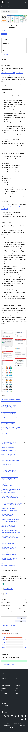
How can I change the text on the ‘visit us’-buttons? (8, 548)
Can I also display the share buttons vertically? (7, 542)
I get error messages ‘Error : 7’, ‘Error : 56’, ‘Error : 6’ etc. (8, 412)
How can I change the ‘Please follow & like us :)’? (8, 515)
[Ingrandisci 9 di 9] (24, 360)
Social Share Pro (8, 589)
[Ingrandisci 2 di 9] (11, 340)
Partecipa (17, 685)
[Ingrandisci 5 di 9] (11, 368)
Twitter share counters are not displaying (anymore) (8, 422)
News (2, 675)
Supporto (5, 54)
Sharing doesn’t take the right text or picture (7, 465)
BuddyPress (5, 705)
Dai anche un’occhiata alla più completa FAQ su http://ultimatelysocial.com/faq (11, 400)
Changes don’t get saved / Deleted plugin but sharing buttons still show (10, 428)
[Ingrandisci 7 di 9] (24, 341)
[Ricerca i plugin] (16, 11)
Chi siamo (4, 673)
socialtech (7, 594)
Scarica (4, 34)
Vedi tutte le (23, 650)
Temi (16, 675)
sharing (24, 621)
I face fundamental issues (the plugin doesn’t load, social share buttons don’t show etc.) (9, 406)
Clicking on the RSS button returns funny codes (8, 455)
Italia (6, 712)
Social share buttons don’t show (10, 418)
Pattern (17, 681)
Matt (3, 700)
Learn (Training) (5, 685)
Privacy (3, 681)
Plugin (16, 678)
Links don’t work (5, 433)
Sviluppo (5, 51)
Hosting (3, 678)
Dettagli (5, 39)
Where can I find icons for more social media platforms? (9, 564)
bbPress (4, 703)
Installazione (6, 47)
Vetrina (16, 673)
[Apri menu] (25, 2)
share (18, 618)
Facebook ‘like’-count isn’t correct (10, 460)
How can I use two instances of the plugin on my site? (9, 559)
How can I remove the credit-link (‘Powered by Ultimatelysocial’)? (10, 520)
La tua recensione (6, 650)
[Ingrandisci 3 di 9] (11, 353)
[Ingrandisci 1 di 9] (11, 332)
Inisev (4, 30)
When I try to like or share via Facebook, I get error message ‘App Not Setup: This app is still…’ (10, 498)
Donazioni (18, 690)
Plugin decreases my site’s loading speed (6, 484)
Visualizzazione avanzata (8, 625)
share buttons (19, 621)
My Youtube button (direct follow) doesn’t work (8, 442)
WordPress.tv (5, 693)
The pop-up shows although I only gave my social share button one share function (8, 471)
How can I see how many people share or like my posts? (9, 509)
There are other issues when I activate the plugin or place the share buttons (11, 504)
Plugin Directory (5, 6)
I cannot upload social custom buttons (11, 438)
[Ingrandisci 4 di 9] (11, 362)
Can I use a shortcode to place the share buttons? (8, 526)
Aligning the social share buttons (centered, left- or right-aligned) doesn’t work (8, 449)
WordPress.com (6, 698)
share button (23, 618)
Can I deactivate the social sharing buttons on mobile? (8, 553)
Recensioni (6, 43)
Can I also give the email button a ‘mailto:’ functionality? (9, 537)
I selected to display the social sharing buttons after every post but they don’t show (9, 478)
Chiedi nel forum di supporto (8, 664)
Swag (17, 693)
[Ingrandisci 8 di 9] (24, 348)
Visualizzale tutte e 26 (22, 615)
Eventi (16, 688)
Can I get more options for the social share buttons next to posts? (10, 531)
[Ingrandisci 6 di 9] (24, 332)
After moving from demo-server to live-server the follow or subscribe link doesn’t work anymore (10, 491)
